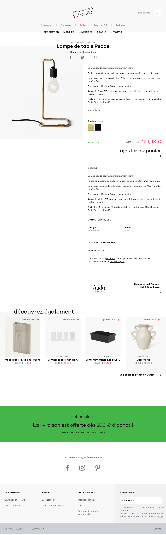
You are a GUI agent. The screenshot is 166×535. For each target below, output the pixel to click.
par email (110, 258)
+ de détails (94, 110)
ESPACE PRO (38, 528)
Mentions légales (86, 499)
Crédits (157, 528)
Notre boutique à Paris (53, 505)
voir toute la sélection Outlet (137, 374)
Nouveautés (46, 25)
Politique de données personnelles (89, 513)
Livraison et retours (15, 499)
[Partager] (70, 57)
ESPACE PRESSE (13, 528)
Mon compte (144, 13)
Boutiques (120, 25)
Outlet (83, 25)
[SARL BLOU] (83, 12)
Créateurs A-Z (100, 25)
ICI (109, 102)
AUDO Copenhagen (83, 42)
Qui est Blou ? (48, 499)
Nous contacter (13, 505)
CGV (160, 516)
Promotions (66, 25)
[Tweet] (82, 57)
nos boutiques (117, 261)
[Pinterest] (95, 57)
